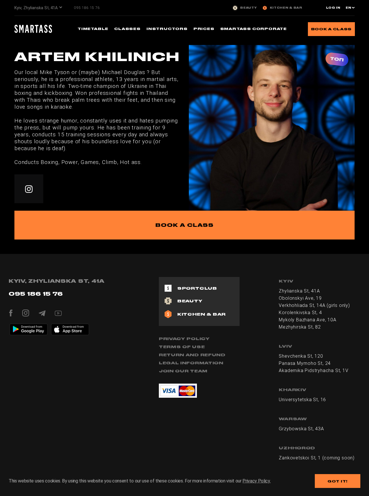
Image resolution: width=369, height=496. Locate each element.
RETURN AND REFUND (192, 354)
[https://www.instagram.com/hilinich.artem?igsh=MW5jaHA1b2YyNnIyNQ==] (28, 188)
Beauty (248, 7)
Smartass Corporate (253, 29)
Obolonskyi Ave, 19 (300, 298)
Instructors (167, 29)
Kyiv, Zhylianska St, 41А (36, 7)
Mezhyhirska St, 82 (300, 327)
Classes (127, 29)
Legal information (191, 363)
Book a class (331, 29)
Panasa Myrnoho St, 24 (305, 363)
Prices (203, 29)
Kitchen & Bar (286, 7)
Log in (333, 7)
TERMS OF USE (182, 346)
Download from (32, 326)
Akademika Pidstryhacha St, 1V (313, 370)
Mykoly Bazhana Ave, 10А (307, 320)
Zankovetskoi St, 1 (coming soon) (317, 458)
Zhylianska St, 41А (299, 291)
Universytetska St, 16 (302, 399)
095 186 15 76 (86, 7)
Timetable (93, 29)
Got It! (337, 481)
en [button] (349, 7)
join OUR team (183, 371)
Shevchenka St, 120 (301, 356)
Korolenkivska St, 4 (300, 312)
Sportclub (197, 288)
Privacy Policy (184, 338)
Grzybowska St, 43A (301, 428)
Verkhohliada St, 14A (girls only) (314, 305)
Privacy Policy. (256, 481)
